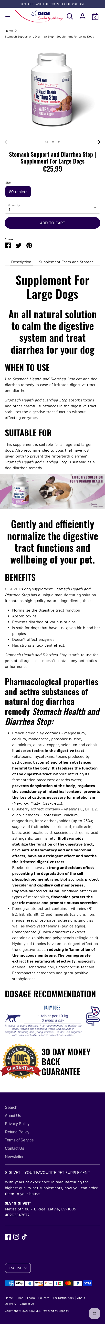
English (15, 1268)
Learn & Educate (38, 1298)
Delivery (10, 1303)
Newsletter (14, 1157)
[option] (52, 89)
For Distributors (63, 1298)
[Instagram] (16, 1237)
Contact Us (14, 1148)
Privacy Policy (17, 1124)
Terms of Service (19, 1140)
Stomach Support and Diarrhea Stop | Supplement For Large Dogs (49, 36)
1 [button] (46, 142)
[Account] (82, 14)
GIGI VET (34, 1311)
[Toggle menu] (8, 16)
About (81, 1298)
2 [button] (53, 142)
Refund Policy (17, 1132)
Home (9, 30)
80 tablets (18, 191)
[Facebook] (8, 1237)
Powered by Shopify (55, 1311)
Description (21, 262)
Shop (20, 1298)
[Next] (98, 141)
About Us (13, 1116)
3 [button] (59, 142)
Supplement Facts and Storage (66, 262)
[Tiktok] (24, 1237)
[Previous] (6, 141)
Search (11, 1107)
